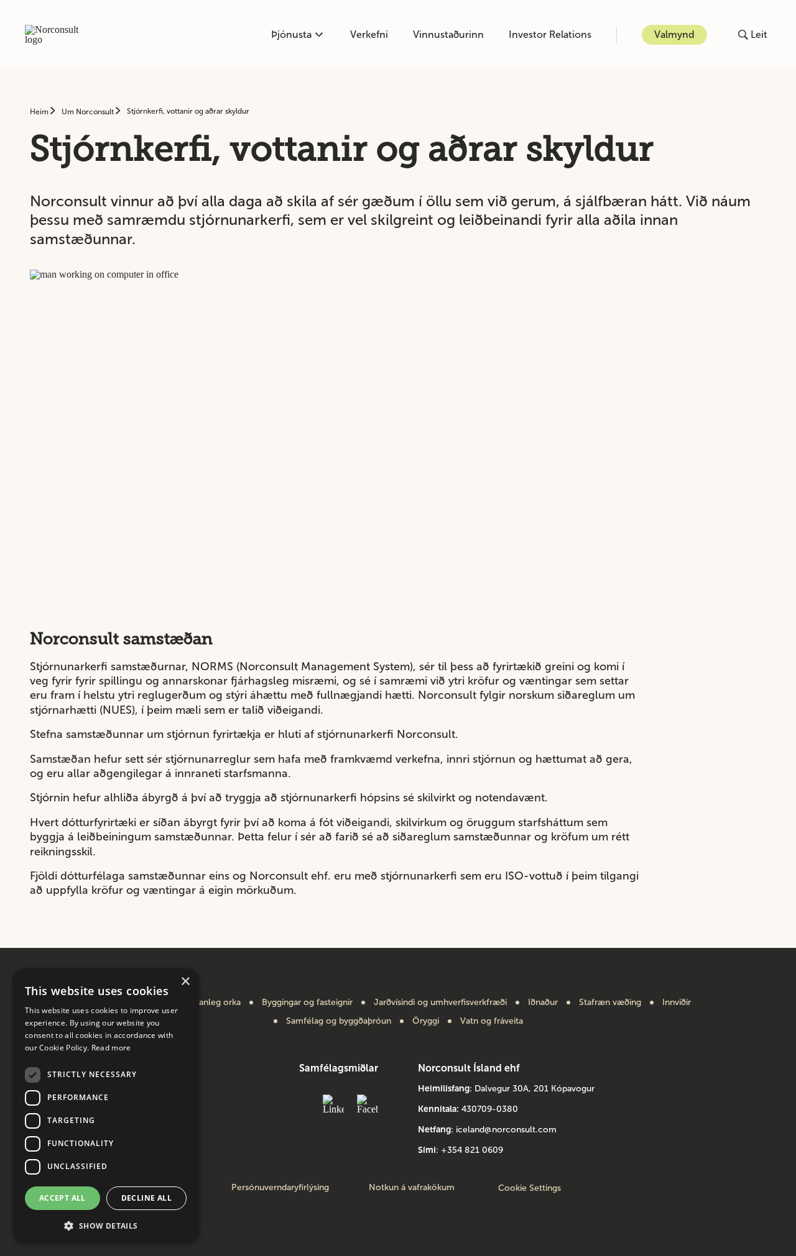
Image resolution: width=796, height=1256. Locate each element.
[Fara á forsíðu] (58, 35)
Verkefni (369, 34)
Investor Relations (550, 34)
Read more (111, 1047)
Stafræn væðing (610, 1003)
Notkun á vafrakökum (412, 1188)
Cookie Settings (529, 1188)
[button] (106, 1224)
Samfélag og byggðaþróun (338, 1021)
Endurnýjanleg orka (203, 1003)
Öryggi (425, 1021)
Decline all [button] (146, 1198)
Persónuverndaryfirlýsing (280, 1188)
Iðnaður (543, 1003)
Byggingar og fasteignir (307, 1003)
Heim (40, 111)
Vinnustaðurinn (448, 34)
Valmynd (674, 34)
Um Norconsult (89, 111)
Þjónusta (291, 34)
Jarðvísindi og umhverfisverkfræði (440, 1003)
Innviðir (676, 1003)
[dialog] (105, 1106)
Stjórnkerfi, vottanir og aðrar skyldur (188, 111)
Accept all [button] (62, 1198)
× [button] (185, 981)
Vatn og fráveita (491, 1021)
